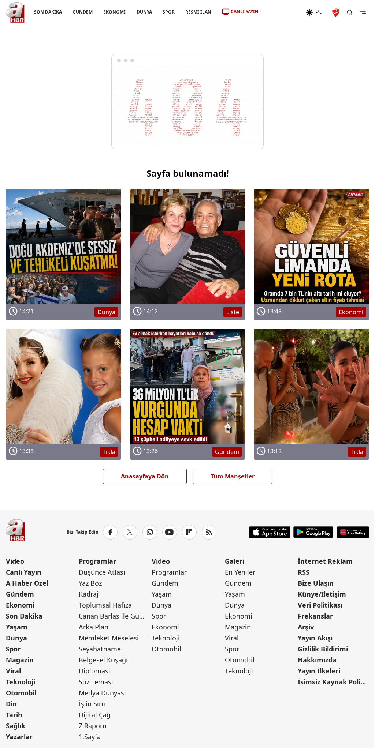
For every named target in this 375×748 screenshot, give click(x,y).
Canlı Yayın (23, 572)
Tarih (14, 714)
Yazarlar (19, 736)
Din (11, 703)
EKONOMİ (114, 12)
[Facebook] (110, 532)
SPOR (169, 12)
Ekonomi (20, 605)
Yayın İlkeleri (319, 670)
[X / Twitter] (130, 532)
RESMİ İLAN (198, 12)
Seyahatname (100, 648)
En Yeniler (240, 572)
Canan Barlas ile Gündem (114, 616)
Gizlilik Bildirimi (323, 648)
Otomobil (21, 692)
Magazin (20, 659)
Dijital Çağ (95, 714)
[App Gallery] (353, 532)
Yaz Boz (90, 583)
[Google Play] (313, 532)
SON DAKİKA (48, 12)
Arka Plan (93, 627)
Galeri (234, 561)
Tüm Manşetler (233, 476)
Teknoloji (20, 681)
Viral (13, 670)
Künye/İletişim (322, 594)
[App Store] (270, 532)
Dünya (16, 638)
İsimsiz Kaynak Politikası (333, 681)
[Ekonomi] (282, 12)
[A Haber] (15, 12)
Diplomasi (94, 670)
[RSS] (209, 532)
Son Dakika (24, 616)
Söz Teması (96, 681)
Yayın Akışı (315, 638)
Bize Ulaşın (316, 583)
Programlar (97, 561)
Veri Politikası (320, 605)
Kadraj (89, 594)
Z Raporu (93, 725)
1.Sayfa (90, 736)
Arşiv (306, 627)
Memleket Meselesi (109, 638)
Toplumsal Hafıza (105, 605)
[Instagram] (149, 532)
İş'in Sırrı (92, 703)
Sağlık (15, 725)
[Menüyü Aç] (363, 12)
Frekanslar (315, 616)
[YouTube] (169, 532)
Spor (13, 648)
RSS (303, 572)
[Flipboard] (189, 532)
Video (15, 561)
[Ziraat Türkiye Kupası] (336, 12)
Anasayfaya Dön (145, 476)
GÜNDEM (83, 12)
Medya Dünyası (102, 692)
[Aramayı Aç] (349, 12)
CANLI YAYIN (245, 11)
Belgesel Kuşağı (103, 659)
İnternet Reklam (325, 561)
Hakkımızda (317, 659)
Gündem (20, 594)
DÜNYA (144, 12)
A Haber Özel (27, 583)
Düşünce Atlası (102, 572)
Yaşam (16, 627)
